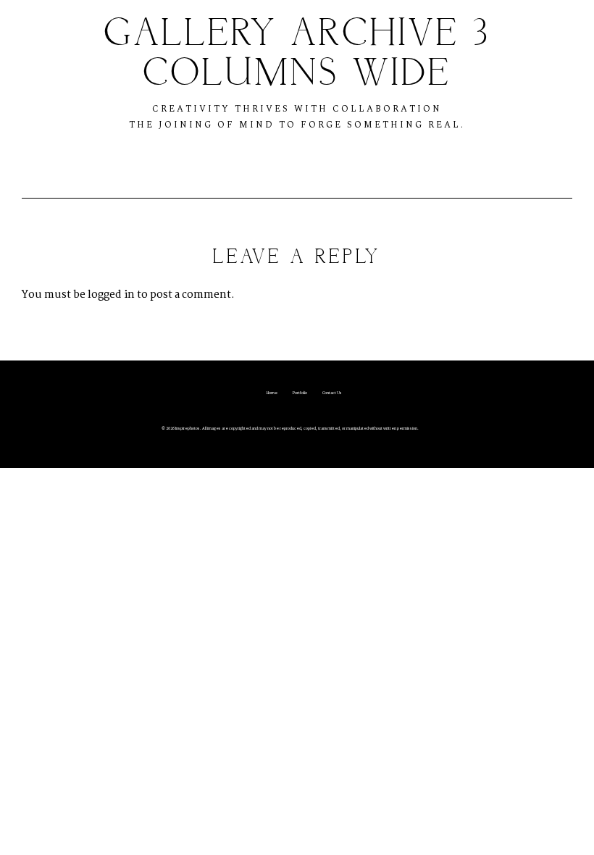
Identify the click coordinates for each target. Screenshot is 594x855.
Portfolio (300, 393)
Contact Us (332, 393)
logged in (111, 295)
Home (272, 393)
